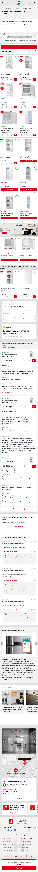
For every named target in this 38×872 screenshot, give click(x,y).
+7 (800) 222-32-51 (30, 827)
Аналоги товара (29, 160)
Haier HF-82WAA (24, 289)
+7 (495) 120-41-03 (8, 827)
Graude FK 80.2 (7, 129)
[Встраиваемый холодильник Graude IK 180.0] (9, 166)
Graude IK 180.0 (7, 185)
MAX (17, 830)
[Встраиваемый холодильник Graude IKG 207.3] (9, 82)
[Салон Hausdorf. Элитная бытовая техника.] (2, 8)
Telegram (11, 830)
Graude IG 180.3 (26, 129)
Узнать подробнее (19, 864)
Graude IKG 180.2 (7, 214)
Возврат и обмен (26, 844)
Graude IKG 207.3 (7, 101)
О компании (24, 847)
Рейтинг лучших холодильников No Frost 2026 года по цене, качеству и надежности (13, 702)
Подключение (6, 841)
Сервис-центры (6, 847)
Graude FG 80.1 (7, 256)
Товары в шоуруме (26, 838)
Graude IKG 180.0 (7, 74)
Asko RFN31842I (8, 290)
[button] (3, 82)
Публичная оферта (7, 850)
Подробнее (13, 813)
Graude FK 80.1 (26, 256)
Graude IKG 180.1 (26, 157)
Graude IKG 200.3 (26, 214)
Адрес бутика (25, 850)
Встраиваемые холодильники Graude (19, 37)
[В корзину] (15, 79)
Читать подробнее (7, 392)
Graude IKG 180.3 (7, 157)
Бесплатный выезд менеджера (19, 835)
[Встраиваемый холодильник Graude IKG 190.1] (28, 166)
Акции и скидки (6, 838)
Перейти (19, 798)
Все (4, 37)
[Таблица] (35, 51)
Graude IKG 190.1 (26, 185)
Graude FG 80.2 (26, 101)
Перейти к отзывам (7, 347)
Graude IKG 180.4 (26, 74)
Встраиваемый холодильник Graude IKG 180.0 (14, 543)
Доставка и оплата (7, 844)
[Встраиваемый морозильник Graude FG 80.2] (28, 82)
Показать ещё (18, 509)
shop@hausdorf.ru (31, 830)
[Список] (32, 51)
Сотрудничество (26, 841)
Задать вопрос (19, 526)
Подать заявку (19, 318)
